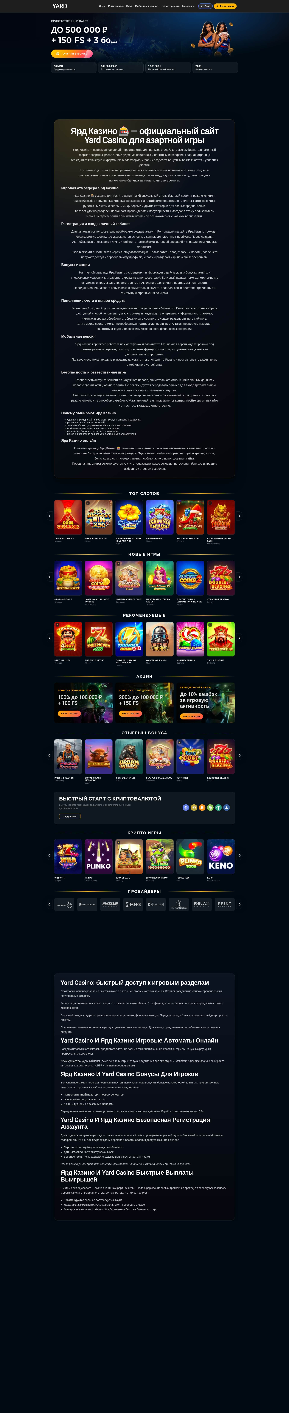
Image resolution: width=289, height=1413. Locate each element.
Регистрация (116, 6)
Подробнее (70, 816)
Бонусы (187, 6)
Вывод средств (170, 6)
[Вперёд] (239, 515)
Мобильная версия (146, 6)
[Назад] (50, 515)
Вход (129, 6)
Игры (102, 6)
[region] (144, 522)
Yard (59, 6)
